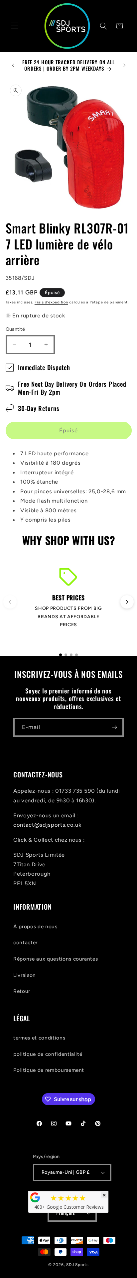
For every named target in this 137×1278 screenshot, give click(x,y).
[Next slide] (127, 602)
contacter (25, 942)
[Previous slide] (10, 602)
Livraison (24, 975)
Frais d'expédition (51, 302)
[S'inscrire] (114, 727)
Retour (21, 991)
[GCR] (35, 1197)
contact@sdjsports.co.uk (47, 824)
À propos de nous (35, 926)
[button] (15, 26)
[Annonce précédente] (13, 65)
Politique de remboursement (48, 1070)
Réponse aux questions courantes (55, 959)
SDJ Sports (77, 1264)
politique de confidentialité (47, 1054)
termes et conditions (39, 1038)
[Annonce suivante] (124, 65)
